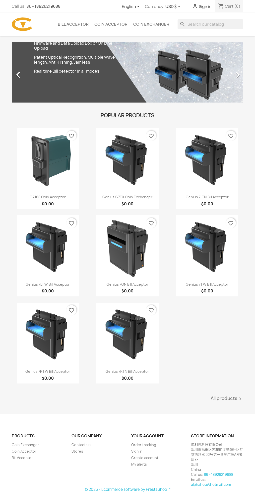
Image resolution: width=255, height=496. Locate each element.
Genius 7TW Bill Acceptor (207, 284)
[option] (127, 72)
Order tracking (143, 444)
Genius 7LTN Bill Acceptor (207, 197)
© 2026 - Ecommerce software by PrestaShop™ (128, 489)
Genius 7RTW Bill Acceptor (47, 371)
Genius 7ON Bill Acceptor (127, 284)
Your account (147, 436)
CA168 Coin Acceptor (48, 197)
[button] (29, 72)
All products (227, 399)
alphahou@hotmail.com (211, 484)
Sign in (136, 451)
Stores (77, 451)
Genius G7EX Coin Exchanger (127, 197)
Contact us (81, 444)
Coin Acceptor (111, 24)
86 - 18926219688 (43, 6)
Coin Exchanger (151, 24)
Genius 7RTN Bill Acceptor (127, 371)
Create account (144, 457)
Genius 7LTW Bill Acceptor (48, 284)
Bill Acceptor (73, 24)
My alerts (139, 464)
